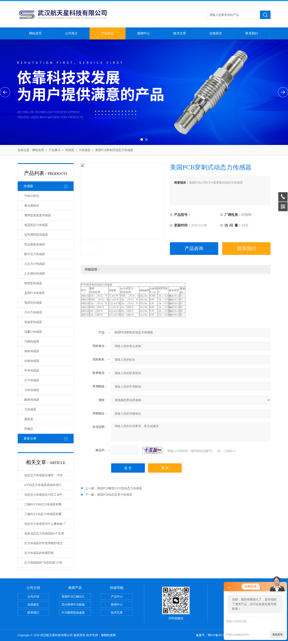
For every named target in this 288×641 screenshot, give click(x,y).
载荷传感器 (31, 399)
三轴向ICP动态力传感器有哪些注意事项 (48, 514)
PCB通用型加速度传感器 (76, 612)
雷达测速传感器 (34, 244)
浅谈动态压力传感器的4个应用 (44, 533)
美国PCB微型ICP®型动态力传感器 (119, 488)
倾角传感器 (31, 351)
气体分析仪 (31, 195)
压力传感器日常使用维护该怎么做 (46, 543)
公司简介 (71, 33)
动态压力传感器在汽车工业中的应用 (47, 494)
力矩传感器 (31, 390)
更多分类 (30, 438)
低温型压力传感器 (36, 225)
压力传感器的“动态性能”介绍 (43, 562)
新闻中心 (143, 33)
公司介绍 (33, 596)
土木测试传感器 (34, 273)
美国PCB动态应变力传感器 (114, 494)
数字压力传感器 (34, 254)
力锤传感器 (31, 341)
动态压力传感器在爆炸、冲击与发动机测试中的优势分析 (48, 475)
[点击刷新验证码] (152, 450)
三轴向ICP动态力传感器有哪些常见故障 (48, 504)
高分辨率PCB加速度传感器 (76, 604)
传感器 (69, 150)
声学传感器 (31, 370)
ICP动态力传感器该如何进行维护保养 (48, 485)
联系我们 (251, 33)
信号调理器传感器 (36, 234)
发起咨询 (277, 634)
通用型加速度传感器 (37, 215)
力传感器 (84, 150)
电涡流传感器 (33, 302)
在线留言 (215, 33)
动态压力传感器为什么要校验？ (45, 523)
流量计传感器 (33, 331)
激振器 (28, 419)
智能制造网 (108, 635)
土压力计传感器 (34, 263)
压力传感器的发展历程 (39, 552)
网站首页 (35, 33)
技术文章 (179, 33)
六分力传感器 (33, 312)
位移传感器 (31, 360)
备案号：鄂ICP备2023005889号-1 (217, 635)
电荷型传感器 (33, 283)
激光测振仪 (31, 205)
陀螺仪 (28, 428)
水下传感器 (31, 380)
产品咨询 (194, 248)
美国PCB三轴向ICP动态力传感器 (76, 596)
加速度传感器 (33, 322)
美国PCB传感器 (34, 293)
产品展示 (55, 150)
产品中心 (107, 33)
